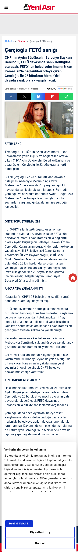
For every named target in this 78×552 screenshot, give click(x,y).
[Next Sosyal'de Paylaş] (38, 96)
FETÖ (25, 152)
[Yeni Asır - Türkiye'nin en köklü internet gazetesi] (39, 6)
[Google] (65, 88)
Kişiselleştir (38, 532)
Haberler (9, 41)
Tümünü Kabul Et (19, 523)
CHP (16, 160)
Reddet (40, 543)
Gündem (22, 41)
